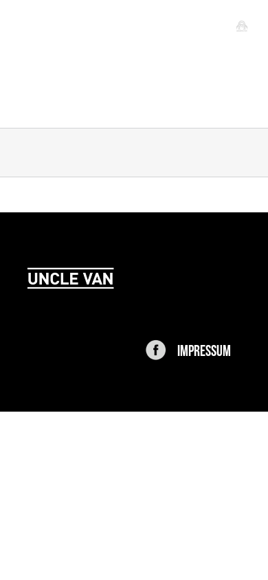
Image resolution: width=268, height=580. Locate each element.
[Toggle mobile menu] (241, 25)
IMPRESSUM (204, 349)
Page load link (35, 422)
